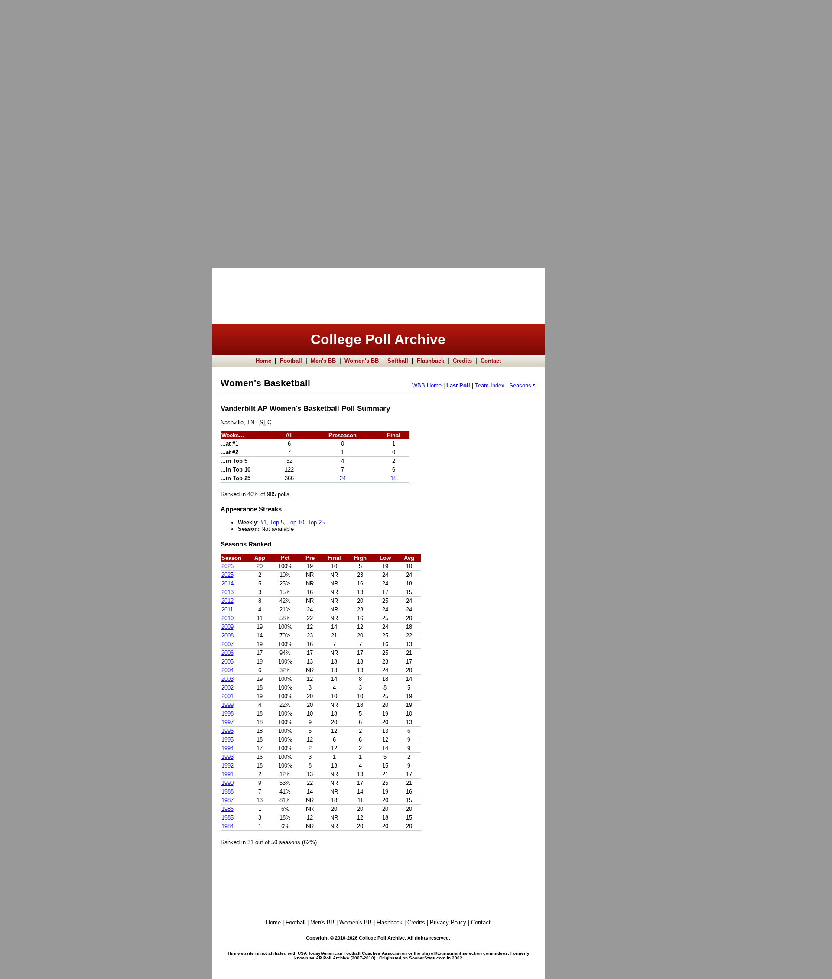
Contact (491, 361)
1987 (227, 800)
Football (291, 361)
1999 (227, 705)
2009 (227, 627)
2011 (227, 609)
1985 (227, 817)
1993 (227, 757)
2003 (227, 679)
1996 (227, 731)
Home (263, 361)
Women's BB (361, 361)
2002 (227, 687)
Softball (397, 361)
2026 (227, 566)
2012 (227, 601)
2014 (227, 583)
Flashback (430, 361)
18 (393, 478)
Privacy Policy (448, 922)
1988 (227, 791)
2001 (227, 696)
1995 (227, 739)
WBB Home (427, 385)
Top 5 (277, 522)
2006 (227, 653)
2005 (227, 661)
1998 (227, 713)
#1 (263, 522)
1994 (227, 748)
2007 (227, 644)
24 (343, 478)
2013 (227, 592)
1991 (227, 774)
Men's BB (323, 361)
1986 (227, 809)
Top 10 (295, 522)
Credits (462, 361)
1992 (227, 765)
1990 (227, 783)
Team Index (489, 385)
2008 (227, 635)
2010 (227, 618)
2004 (227, 670)
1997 (227, 722)
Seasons (520, 385)
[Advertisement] (34, 130)
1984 (227, 826)
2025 (227, 575)
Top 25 (316, 522)
